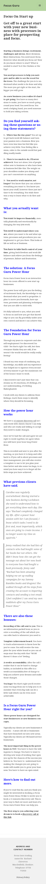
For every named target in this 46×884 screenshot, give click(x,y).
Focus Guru (11, 5)
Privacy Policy (23, 877)
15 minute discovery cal (25, 420)
